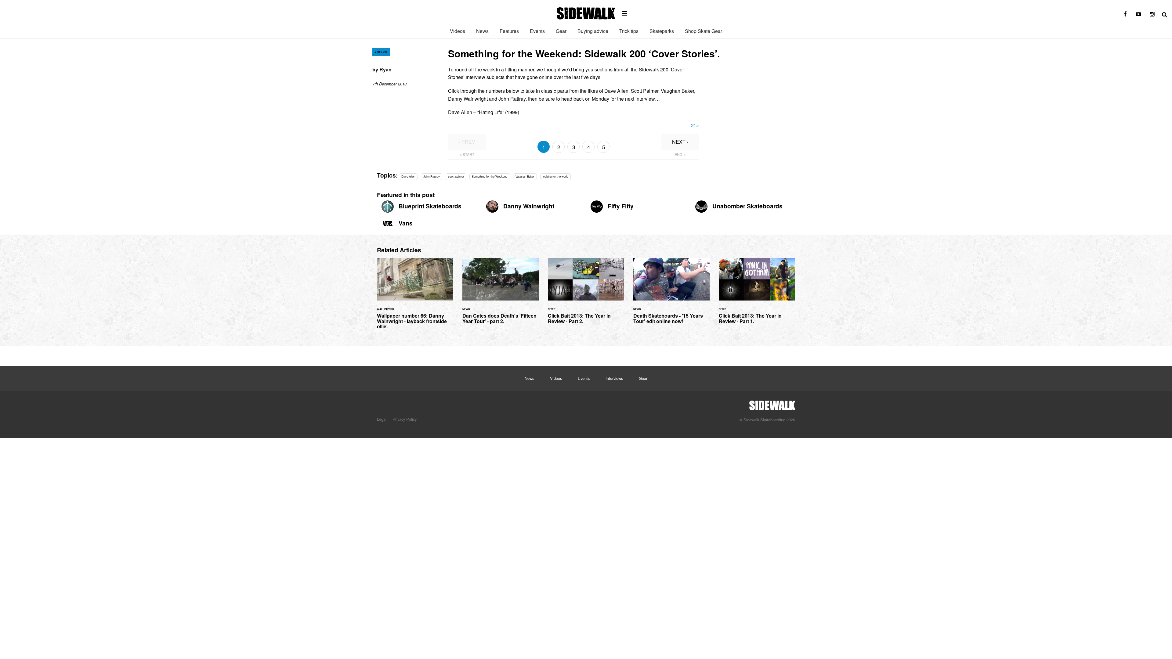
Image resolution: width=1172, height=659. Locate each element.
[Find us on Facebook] (1125, 14)
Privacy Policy (404, 419)
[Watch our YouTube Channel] (1138, 14)
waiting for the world (555, 176)
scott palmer (456, 176)
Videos (457, 30)
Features (509, 30)
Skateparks (661, 30)
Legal (381, 419)
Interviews (614, 378)
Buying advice (592, 30)
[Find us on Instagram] (1152, 14)
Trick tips (628, 30)
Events (537, 30)
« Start (467, 154)
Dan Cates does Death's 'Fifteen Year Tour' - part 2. (500, 294)
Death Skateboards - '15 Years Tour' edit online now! (671, 294)
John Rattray (431, 176)
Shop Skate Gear (703, 30)
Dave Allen (408, 176)
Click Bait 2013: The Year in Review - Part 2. (586, 294)
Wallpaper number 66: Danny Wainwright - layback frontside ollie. (415, 297)
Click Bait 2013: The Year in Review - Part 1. (757, 294)
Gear (561, 30)
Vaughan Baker (524, 176)
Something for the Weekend (489, 176)
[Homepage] (772, 403)
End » (680, 154)
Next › (680, 141)
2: (695, 125)
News (482, 30)
